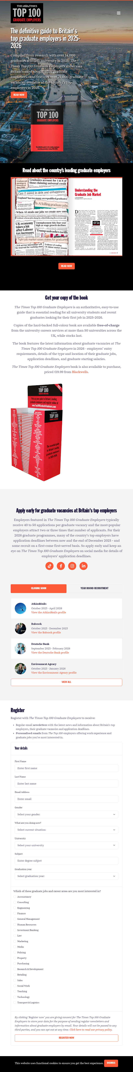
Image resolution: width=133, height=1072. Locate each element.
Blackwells (80, 372)
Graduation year (23, 869)
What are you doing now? (28, 822)
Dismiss (111, 1063)
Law (19, 935)
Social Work (23, 985)
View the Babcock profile (46, 632)
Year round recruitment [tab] (94, 588)
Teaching (22, 991)
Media (20, 946)
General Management (28, 918)
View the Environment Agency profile (54, 672)
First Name (20, 761)
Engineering (23, 907)
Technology (23, 997)
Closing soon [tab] (38, 588)
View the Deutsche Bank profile (50, 652)
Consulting (23, 902)
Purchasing (23, 963)
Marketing (22, 941)
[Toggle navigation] (118, 13)
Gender (18, 807)
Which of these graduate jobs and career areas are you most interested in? (57, 891)
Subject (19, 853)
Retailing (21, 974)
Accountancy (24, 896)
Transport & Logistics (28, 1002)
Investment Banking (27, 930)
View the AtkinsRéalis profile (48, 612)
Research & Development (30, 969)
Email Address (22, 792)
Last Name (20, 776)
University (20, 838)
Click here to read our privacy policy (91, 1029)
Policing (21, 952)
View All (66, 682)
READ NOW (18, 95)
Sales (20, 980)
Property (22, 958)
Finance (21, 913)
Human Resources (26, 924)
